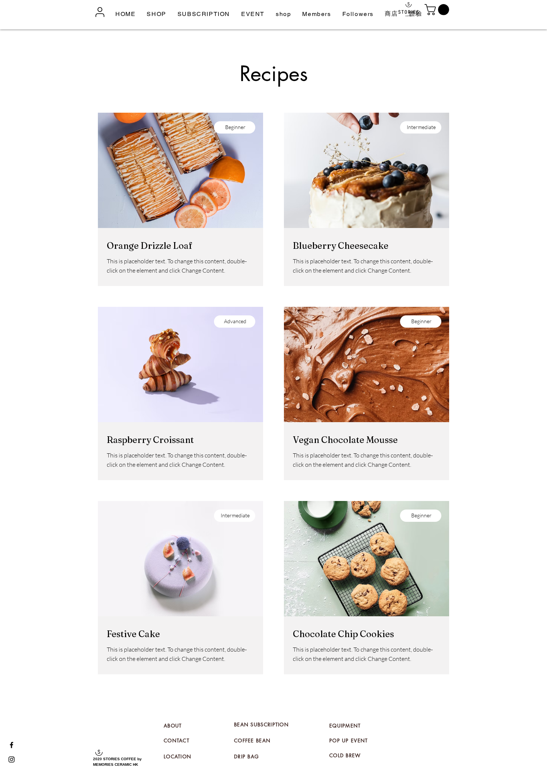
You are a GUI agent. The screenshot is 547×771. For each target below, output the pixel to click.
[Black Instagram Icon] (11, 759)
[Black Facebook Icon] (11, 745)
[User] (98, 11)
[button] (156, 14)
